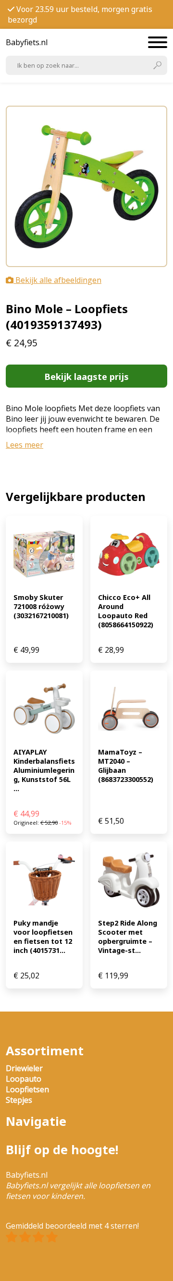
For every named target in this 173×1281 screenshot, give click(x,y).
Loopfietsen (27, 1089)
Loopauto (23, 1079)
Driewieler (24, 1068)
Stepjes (19, 1100)
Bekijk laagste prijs (86, 376)
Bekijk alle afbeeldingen (57, 280)
